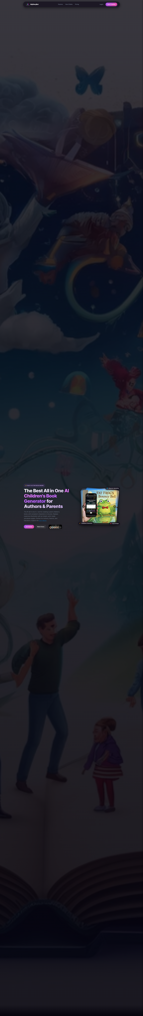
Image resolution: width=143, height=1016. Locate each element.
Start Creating (111, 4)
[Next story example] (114, 506)
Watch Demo (40, 526)
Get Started (29, 526)
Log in (101, 4)
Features (60, 4)
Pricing (77, 4)
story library (42, 520)
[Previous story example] (83, 506)
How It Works (69, 4)
